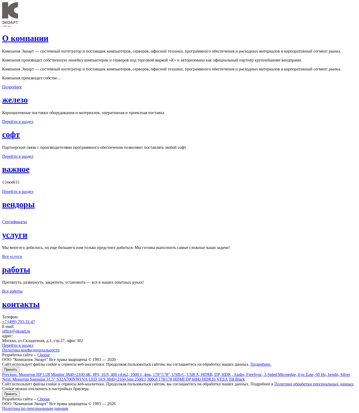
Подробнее (12, 87)
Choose (43, 355)
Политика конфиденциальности (31, 350)
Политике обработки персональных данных (313, 384)
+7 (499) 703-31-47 (18, 321)
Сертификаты (14, 222)
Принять (10, 369)
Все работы (12, 291)
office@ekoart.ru (16, 331)
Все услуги (12, 256)
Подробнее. (260, 364)
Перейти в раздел (17, 121)
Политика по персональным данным (35, 408)
